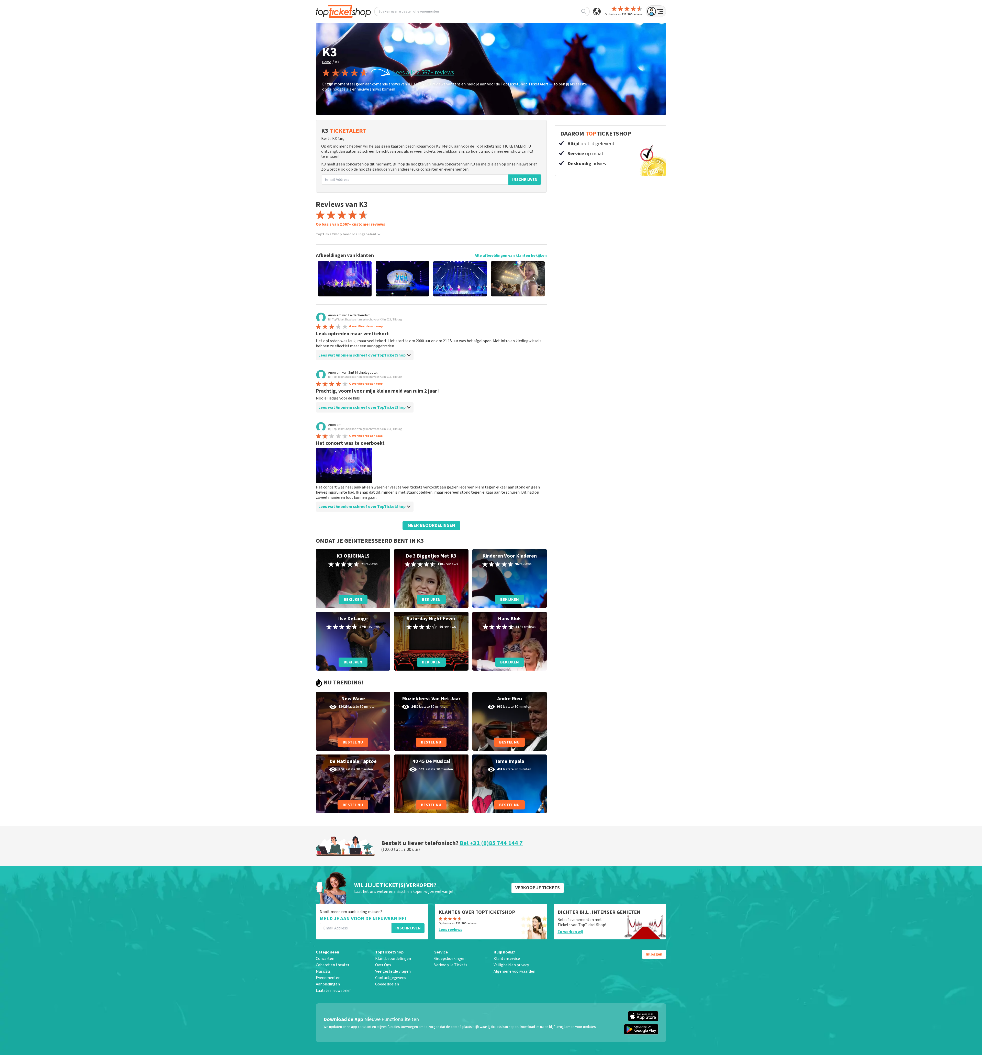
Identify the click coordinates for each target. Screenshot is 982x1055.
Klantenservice (507, 958)
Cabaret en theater (332, 965)
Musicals (323, 971)
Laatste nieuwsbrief (333, 990)
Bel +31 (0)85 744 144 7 (491, 843)
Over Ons (383, 965)
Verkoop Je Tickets (450, 965)
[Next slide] (534, 278)
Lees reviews (450, 929)
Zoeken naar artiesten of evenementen (408, 11)
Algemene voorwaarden (514, 971)
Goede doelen (387, 984)
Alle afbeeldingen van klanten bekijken (511, 255)
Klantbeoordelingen (393, 958)
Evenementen (328, 978)
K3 (337, 62)
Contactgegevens (390, 978)
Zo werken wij (570, 931)
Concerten (325, 958)
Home (326, 62)
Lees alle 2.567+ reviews (423, 72)
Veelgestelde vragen (393, 971)
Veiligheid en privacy (511, 965)
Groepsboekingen (449, 958)
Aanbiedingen (328, 984)
